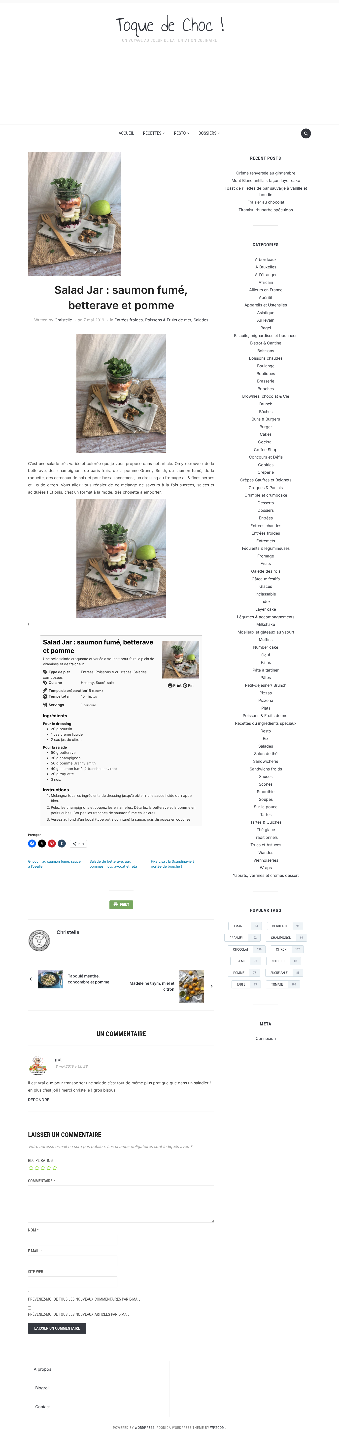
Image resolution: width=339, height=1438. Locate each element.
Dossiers (207, 133)
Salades (201, 319)
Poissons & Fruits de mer (168, 319)
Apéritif (265, 297)
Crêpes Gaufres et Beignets (265, 479)
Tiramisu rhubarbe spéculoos (265, 209)
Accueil (126, 133)
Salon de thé (265, 753)
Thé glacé (266, 829)
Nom (33, 1230)
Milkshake (265, 624)
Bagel (266, 327)
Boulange (265, 365)
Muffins (265, 639)
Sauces (265, 776)
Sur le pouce (265, 806)
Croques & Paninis (266, 487)
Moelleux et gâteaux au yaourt (265, 632)
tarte (247, 984)
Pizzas (266, 692)
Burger (266, 426)
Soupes (266, 799)
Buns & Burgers (266, 419)
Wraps (266, 867)
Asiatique (265, 312)
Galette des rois (265, 571)
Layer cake (265, 609)
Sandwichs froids (266, 768)
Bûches (265, 411)
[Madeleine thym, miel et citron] (192, 985)
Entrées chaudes (265, 525)
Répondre (38, 1099)
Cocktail (265, 441)
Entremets (265, 540)
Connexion (266, 1038)
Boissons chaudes (265, 358)
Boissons (265, 350)
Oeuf (265, 654)
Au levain (265, 320)
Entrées (266, 517)
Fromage (265, 555)
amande (246, 926)
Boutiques (266, 373)
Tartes (265, 814)
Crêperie (266, 472)
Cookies (265, 464)
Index (266, 601)
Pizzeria (265, 700)
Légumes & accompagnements (265, 616)
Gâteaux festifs (266, 578)
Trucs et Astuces (265, 844)
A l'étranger (266, 274)
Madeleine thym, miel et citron (152, 986)
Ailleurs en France (265, 289)
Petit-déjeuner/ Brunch (265, 685)
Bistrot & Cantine (265, 342)
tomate (283, 984)
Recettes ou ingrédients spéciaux (266, 723)
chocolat (247, 949)
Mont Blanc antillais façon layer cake (266, 180)
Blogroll (42, 1387)
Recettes (152, 133)
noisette (284, 961)
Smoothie (265, 791)
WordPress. (145, 1428)
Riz (266, 738)
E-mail (35, 1251)
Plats (265, 708)
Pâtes (266, 677)
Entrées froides (128, 319)
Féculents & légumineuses (266, 548)
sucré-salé (285, 973)
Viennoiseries (265, 860)
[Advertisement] (169, 87)
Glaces (265, 586)
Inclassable (265, 594)
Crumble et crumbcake (265, 495)
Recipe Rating (40, 1160)
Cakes (265, 434)
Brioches (266, 388)
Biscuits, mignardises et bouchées (265, 335)
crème (246, 961)
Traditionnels (266, 837)
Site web (35, 1271)
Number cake (265, 647)
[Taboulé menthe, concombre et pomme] (50, 978)
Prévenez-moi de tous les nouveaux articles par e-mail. (79, 1314)
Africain (266, 282)
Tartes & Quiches (265, 822)
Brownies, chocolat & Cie (265, 396)
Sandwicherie (265, 761)
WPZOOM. (218, 1428)
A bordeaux (266, 259)
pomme (244, 973)
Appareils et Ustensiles (265, 304)
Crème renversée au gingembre (265, 172)
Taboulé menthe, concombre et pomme (88, 978)
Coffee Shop (265, 449)
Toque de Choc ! (170, 24)
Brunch (265, 403)
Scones (265, 784)
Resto (180, 133)
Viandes (265, 852)
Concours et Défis (266, 457)
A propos (42, 1369)
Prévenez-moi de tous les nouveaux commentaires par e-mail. (84, 1299)
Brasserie (265, 381)
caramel (243, 938)
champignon (287, 938)
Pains (266, 662)
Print (177, 685)
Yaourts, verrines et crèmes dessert (266, 875)
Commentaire (41, 1181)
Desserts (266, 502)
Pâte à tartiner (266, 670)
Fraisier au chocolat (265, 202)
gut (58, 1059)
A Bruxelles (265, 266)
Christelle (63, 319)
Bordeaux (285, 926)
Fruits (266, 563)
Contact (42, 1406)
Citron (288, 949)
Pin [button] (190, 685)
